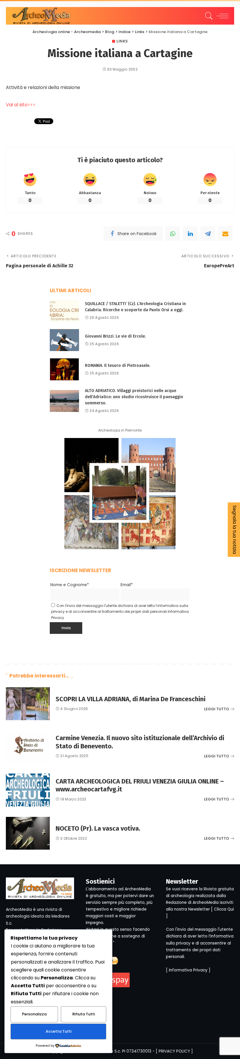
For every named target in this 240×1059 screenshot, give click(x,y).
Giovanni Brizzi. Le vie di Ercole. (115, 336)
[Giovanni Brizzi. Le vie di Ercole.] (64, 340)
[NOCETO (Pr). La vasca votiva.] (28, 833)
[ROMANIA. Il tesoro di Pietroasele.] (64, 369)
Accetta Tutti (58, 1031)
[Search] (207, 16)
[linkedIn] (190, 233)
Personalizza (34, 1014)
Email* (127, 585)
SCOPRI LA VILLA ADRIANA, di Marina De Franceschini (130, 699)
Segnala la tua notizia (234, 529)
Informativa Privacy (188, 970)
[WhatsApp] (172, 233)
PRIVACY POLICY (174, 1051)
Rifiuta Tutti (83, 1014)
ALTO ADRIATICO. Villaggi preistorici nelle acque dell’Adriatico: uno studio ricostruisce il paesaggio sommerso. (134, 397)
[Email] (225, 233)
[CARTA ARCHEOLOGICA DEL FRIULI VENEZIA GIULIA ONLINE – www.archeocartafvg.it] (28, 790)
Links (122, 41)
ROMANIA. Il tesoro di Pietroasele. (117, 365)
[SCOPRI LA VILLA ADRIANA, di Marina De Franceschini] (28, 703)
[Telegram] (207, 233)
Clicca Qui (224, 909)
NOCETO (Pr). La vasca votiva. (98, 828)
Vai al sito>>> (20, 104)
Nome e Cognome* (69, 585)
